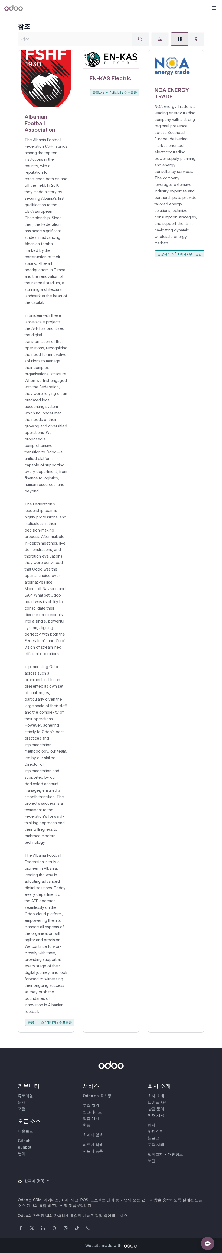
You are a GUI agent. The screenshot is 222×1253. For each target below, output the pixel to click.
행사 (151, 1125)
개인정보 (175, 1154)
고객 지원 (91, 1105)
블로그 (153, 1138)
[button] (214, 8)
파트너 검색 (93, 1144)
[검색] (140, 39)
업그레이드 (92, 1112)
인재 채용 (156, 1115)
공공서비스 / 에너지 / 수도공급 (50, 1022)
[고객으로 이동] (46, 78)
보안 (151, 1160)
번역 (21, 1153)
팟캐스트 (155, 1131)
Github (24, 1140)
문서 (21, 1102)
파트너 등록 (93, 1151)
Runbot (24, 1147)
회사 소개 (156, 1095)
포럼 (21, 1108)
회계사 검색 (93, 1134)
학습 (86, 1125)
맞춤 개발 (91, 1118)
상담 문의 (156, 1108)
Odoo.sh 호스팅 (97, 1095)
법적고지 (155, 1154)
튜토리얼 (25, 1095)
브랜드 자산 (158, 1102)
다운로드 (25, 1131)
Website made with (104, 1245)
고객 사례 (156, 1144)
